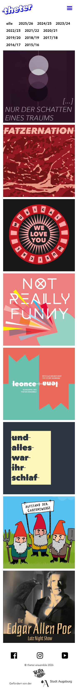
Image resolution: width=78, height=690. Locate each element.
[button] (67, 8)
